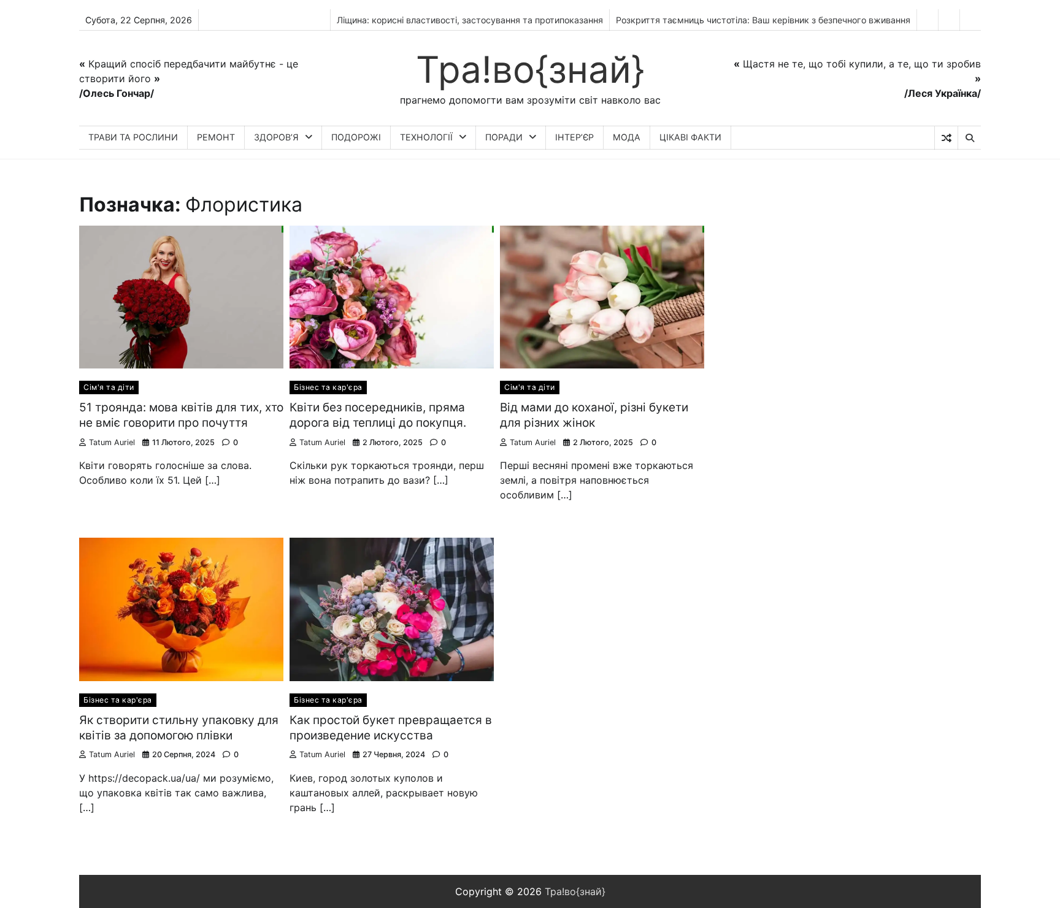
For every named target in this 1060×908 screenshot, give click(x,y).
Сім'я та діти (108, 387)
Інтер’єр (574, 137)
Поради (504, 137)
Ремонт (216, 137)
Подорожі (356, 137)
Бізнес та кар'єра (328, 387)
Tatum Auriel (112, 442)
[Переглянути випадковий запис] (946, 138)
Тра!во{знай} (530, 69)
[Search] (969, 138)
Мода (626, 137)
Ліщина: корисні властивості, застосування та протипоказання (470, 20)
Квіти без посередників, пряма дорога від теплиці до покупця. (378, 415)
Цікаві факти (690, 137)
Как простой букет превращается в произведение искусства (391, 727)
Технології (426, 137)
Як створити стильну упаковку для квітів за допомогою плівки (178, 727)
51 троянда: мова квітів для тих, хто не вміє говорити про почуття (181, 415)
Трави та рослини (133, 137)
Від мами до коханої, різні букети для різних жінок (594, 415)
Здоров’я (276, 137)
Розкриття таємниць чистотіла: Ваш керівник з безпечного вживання (763, 20)
